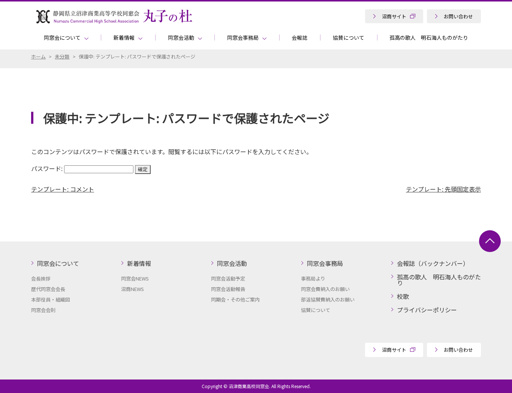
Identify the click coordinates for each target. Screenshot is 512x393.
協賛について (348, 37)
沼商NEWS (132, 288)
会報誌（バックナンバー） (433, 263)
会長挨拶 (41, 278)
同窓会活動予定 (228, 278)
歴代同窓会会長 (48, 288)
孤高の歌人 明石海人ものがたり (428, 37)
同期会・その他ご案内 (235, 299)
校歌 (403, 296)
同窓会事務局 (243, 37)
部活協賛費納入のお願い (328, 299)
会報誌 (299, 37)
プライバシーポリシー (427, 310)
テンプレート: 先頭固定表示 (443, 189)
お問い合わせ (458, 16)
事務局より (313, 278)
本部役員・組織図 (50, 299)
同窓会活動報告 (228, 288)
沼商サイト (394, 16)
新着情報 (124, 37)
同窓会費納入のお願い (325, 288)
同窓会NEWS (135, 278)
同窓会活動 (181, 37)
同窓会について (62, 37)
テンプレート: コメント (62, 189)
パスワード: (47, 168)
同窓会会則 (43, 310)
